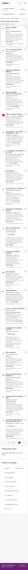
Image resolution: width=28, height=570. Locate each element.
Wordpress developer (11, 500)
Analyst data (19, 468)
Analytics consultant (11, 482)
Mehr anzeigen (9, 41)
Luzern (8, 18)
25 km (22, 9)
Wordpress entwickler (11, 504)
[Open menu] (25, 3)
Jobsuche (3, 18)
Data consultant (10, 486)
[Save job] (25, 27)
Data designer (9, 477)
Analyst (8, 468)
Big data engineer (10, 473)
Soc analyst (9, 495)
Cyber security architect (12, 491)
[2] (19, 443)
